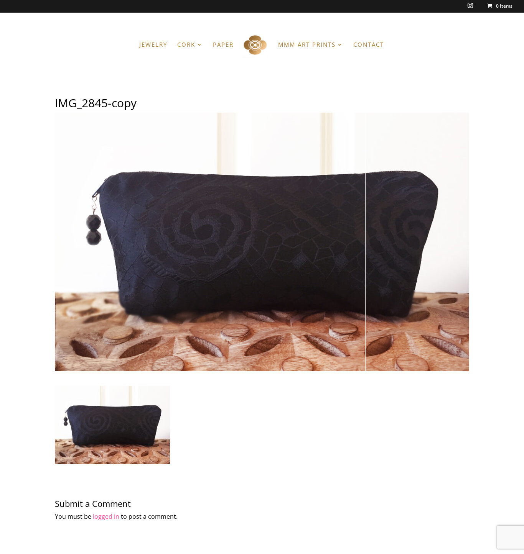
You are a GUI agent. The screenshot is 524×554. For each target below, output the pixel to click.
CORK (186, 45)
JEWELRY (153, 45)
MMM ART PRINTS (307, 45)
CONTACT (368, 45)
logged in (106, 516)
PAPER (223, 45)
